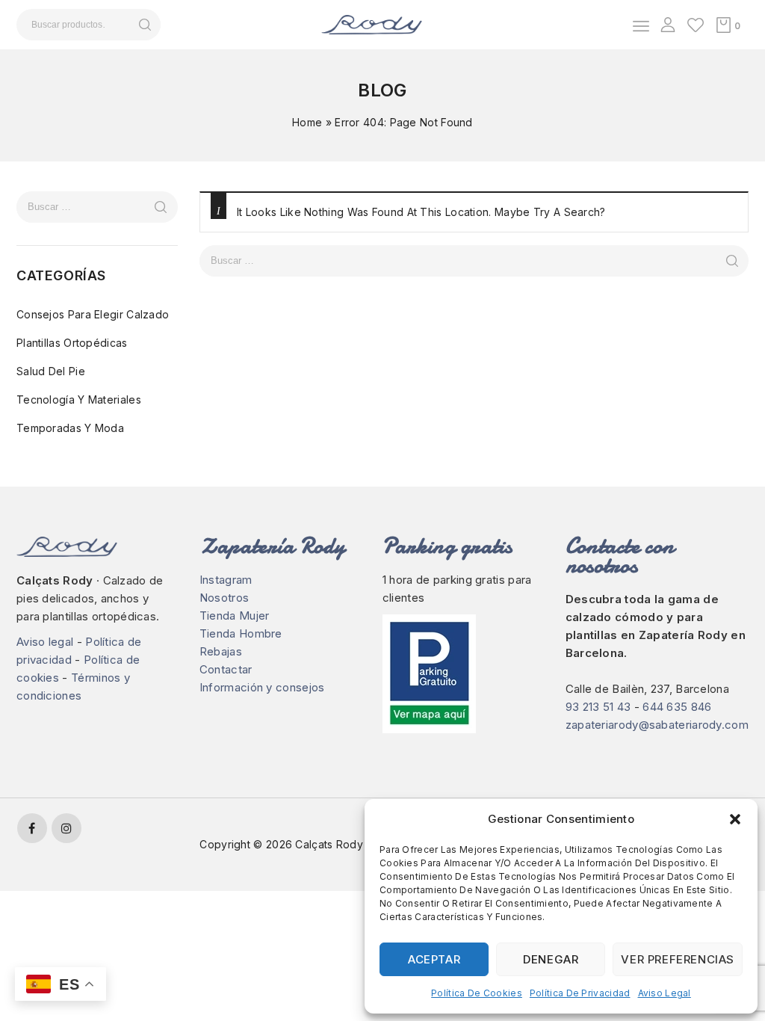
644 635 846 (676, 707)
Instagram (226, 580)
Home (307, 122)
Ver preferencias (677, 959)
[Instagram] (66, 828)
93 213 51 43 (598, 707)
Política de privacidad (580, 993)
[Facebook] (32, 828)
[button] (735, 819)
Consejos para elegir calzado (92, 314)
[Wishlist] (695, 25)
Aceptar (434, 959)
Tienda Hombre (240, 633)
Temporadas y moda (70, 428)
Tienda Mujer (234, 615)
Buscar (144, 24)
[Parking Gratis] (459, 673)
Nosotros (224, 597)
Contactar (226, 669)
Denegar (550, 959)
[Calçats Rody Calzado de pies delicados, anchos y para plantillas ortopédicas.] (371, 23)
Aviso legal (664, 993)
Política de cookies (476, 993)
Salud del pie (50, 371)
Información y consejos (262, 687)
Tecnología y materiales (78, 399)
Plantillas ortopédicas (72, 342)
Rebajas (220, 651)
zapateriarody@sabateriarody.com (657, 725)
